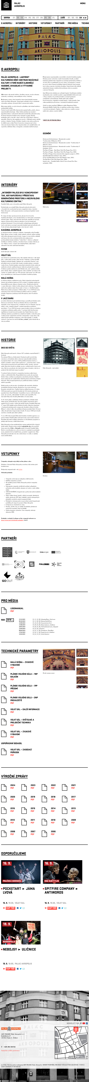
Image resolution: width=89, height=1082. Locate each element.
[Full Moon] (44, 565)
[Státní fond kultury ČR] (32, 553)
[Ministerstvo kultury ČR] (19, 557)
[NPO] (56, 566)
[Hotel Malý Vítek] (19, 580)
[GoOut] (7, 581)
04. (81, 18)
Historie (33, 23)
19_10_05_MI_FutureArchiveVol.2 (42, 623)
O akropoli (6, 23)
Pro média (73, 23)
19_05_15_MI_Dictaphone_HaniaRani (43, 630)
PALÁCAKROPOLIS (19, 5)
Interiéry (20, 23)
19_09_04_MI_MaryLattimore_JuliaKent (44, 625)
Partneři (59, 23)
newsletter (73, 1023)
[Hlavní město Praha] (7, 557)
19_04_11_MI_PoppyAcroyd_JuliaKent (43, 632)
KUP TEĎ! (10, 908)
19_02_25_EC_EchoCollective (41, 634)
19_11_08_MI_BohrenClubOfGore (42, 621)
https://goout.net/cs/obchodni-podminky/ (12, 520)
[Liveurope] (44, 553)
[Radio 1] (32, 569)
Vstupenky (46, 23)
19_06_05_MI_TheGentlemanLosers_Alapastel (45, 626)
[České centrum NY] (7, 565)
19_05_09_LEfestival (38, 628)
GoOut (20, 469)
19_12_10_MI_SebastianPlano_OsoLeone (44, 619)
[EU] (56, 553)
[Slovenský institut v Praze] (19, 567)
